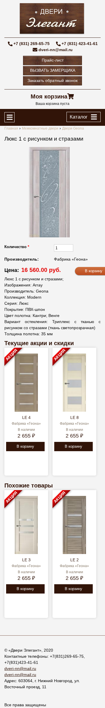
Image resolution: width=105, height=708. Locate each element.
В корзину (25, 446)
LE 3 (26, 560)
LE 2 (74, 560)
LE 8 (74, 417)
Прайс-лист (53, 60)
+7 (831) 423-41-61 (80, 43)
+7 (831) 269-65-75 (31, 43)
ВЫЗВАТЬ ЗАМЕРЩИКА (52, 70)
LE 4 (26, 417)
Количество (16, 247)
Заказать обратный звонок (52, 80)
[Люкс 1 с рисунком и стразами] (49, 192)
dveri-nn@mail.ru (55, 49)
